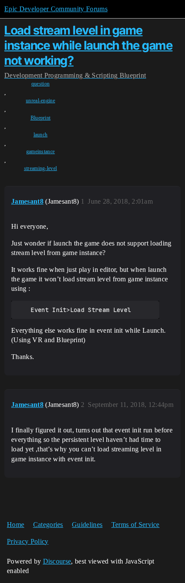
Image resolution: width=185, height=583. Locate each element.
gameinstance (40, 151)
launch (41, 135)
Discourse (57, 561)
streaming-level (40, 168)
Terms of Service (135, 524)
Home (15, 524)
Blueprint (41, 118)
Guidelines (87, 524)
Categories (48, 524)
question (40, 84)
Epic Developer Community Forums (56, 9)
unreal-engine (40, 101)
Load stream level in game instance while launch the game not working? (88, 45)
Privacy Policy (27, 541)
